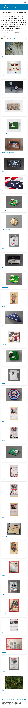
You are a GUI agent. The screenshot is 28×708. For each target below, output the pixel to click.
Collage (4, 344)
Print (3, 690)
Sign (3, 75)
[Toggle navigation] (25, 2)
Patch (3, 171)
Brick (3, 114)
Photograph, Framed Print (9, 152)
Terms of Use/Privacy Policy (8, 699)
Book (3, 594)
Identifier (3, 39)
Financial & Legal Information (9, 697)
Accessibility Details (21, 699)
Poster (3, 248)
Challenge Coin (6, 95)
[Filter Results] (26, 39)
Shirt (3, 56)
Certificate (4, 536)
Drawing (4, 306)
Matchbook (5, 133)
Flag (3, 191)
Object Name (16, 38)
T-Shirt (3, 383)
